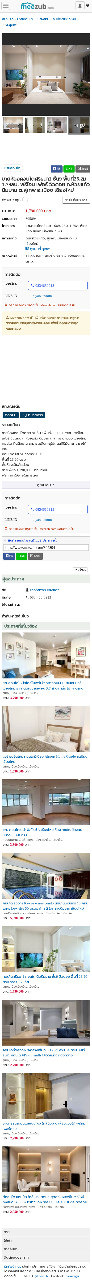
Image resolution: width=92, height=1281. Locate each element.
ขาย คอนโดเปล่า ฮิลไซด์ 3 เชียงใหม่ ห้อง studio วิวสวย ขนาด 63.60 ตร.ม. (42, 832)
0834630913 (44, 285)
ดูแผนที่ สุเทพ (39, 249)
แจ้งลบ (82, 569)
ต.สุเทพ (11, 24)
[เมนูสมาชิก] (80, 5)
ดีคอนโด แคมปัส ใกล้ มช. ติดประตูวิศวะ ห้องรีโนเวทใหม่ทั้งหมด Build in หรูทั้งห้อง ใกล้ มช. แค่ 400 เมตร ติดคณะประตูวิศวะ (45, 1199)
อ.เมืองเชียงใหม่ (64, 19)
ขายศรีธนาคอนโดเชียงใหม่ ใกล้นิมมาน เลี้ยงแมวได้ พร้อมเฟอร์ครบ (44, 1125)
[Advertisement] (46, 149)
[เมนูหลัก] (5, 6)
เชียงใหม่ (43, 19)
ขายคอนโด (25, 19)
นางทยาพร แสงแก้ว (44, 590)
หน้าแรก (8, 19)
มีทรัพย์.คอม (12, 1266)
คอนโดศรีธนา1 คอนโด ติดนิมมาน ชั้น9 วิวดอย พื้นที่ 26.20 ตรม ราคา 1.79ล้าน (45, 979)
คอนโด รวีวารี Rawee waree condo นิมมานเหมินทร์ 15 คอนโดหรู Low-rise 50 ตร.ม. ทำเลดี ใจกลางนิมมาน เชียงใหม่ (45, 905)
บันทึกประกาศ (78, 200)
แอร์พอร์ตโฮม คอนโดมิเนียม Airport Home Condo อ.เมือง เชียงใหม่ (45, 759)
